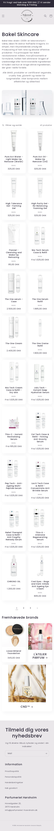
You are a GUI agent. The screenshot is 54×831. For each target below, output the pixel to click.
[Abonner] (46, 753)
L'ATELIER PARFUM (40, 656)
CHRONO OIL (13, 581)
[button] (3, 16)
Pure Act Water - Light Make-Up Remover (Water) (13, 159)
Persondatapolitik (13, 777)
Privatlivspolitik (12, 771)
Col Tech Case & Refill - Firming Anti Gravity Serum (40, 438)
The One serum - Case (14, 300)
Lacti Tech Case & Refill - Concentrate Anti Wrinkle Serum (40, 487)
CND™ (25, 706)
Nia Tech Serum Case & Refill (40, 251)
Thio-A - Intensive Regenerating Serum (40, 536)
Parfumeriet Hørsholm (23, 825)
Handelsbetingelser (14, 782)
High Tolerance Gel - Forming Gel (14, 206)
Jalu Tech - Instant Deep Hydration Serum (40, 390)
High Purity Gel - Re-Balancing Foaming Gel (40, 206)
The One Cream (13, 343)
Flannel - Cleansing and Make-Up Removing (14, 254)
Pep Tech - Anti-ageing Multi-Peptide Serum (13, 485)
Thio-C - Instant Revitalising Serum (14, 436)
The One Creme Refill (40, 344)
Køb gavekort (11, 788)
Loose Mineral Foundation (13, 652)
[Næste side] (37, 608)
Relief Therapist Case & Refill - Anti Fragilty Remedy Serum (13, 536)
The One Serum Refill (40, 300)
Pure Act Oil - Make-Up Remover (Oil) (40, 159)
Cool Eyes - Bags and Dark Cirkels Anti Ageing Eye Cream (40, 585)
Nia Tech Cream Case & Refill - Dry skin (13, 390)
